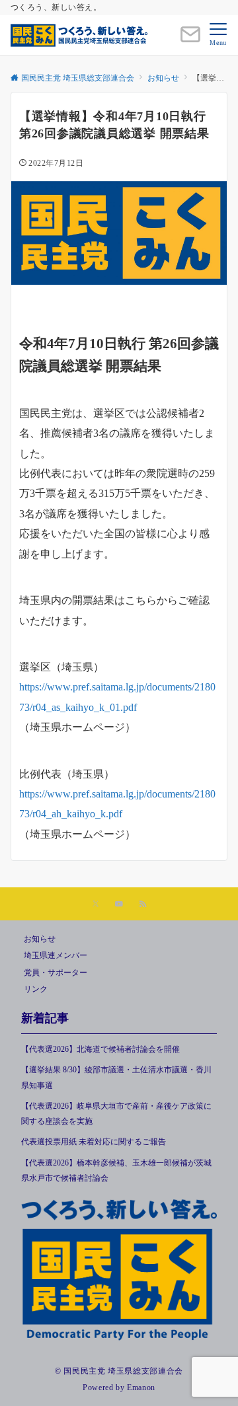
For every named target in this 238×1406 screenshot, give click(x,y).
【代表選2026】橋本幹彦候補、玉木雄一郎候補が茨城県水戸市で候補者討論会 (116, 1171)
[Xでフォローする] (95, 905)
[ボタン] (190, 40)
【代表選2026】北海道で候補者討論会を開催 (100, 1049)
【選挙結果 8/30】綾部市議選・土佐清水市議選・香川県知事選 (116, 1078)
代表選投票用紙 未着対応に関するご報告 (93, 1142)
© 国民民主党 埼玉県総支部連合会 (119, 1371)
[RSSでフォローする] (143, 905)
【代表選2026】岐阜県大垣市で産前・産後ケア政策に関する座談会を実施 (116, 1114)
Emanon (141, 1388)
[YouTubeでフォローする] (119, 905)
